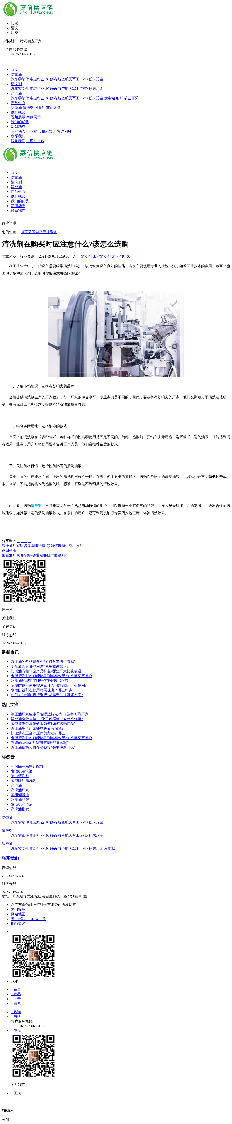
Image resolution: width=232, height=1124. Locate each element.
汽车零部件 (20, 79)
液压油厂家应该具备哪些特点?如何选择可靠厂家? (41, 546)
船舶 (119, 98)
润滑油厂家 (20, 790)
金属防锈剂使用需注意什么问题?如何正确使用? (49, 685)
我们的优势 (20, 122)
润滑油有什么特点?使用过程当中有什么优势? (47, 719)
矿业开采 (131, 98)
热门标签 (18, 909)
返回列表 (9, 550)
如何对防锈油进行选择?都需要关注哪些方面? (47, 695)
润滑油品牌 (20, 800)
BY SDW (18, 923)
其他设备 (53, 108)
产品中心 (18, 103)
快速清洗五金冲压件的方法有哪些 (38, 733)
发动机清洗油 (22, 771)
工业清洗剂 (102, 256)
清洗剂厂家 (121, 256)
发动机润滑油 (22, 804)
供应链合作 (35, 141)
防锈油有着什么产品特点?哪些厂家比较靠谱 (46, 671)
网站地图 (18, 914)
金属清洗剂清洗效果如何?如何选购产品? (43, 723)
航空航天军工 (69, 79)
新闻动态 (18, 127)
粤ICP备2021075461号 (28, 919)
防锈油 (16, 74)
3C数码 (51, 79)
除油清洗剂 (20, 776)
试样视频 (18, 112)
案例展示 (33, 117)
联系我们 (18, 136)
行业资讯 (33, 131)
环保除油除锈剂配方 (27, 766)
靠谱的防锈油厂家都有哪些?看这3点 (40, 743)
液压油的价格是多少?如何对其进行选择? (43, 661)
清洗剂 (16, 84)
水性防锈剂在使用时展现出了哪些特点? (42, 690)
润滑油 (16, 93)
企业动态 (18, 131)
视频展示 (18, 117)
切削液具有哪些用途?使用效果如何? (39, 666)
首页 (14, 70)
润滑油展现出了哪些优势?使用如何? (39, 681)
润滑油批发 (20, 809)
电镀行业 (37, 79)
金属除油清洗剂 (23, 781)
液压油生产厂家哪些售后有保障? (37, 728)
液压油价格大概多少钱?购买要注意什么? (43, 747)
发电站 (109, 98)
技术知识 (49, 131)
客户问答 (64, 131)
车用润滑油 (20, 795)
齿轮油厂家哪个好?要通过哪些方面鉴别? (34, 555)
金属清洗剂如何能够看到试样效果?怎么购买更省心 (51, 676)
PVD (84, 79)
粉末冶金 (96, 79)
